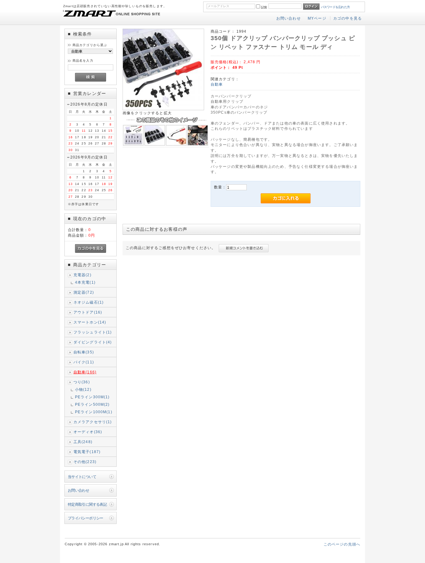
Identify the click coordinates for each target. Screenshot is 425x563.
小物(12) (83, 389)
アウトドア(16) (87, 312)
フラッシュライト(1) (92, 332)
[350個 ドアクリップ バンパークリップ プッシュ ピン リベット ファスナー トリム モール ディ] (163, 109)
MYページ (317, 18)
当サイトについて (82, 477)
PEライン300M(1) (92, 397)
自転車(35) (83, 352)
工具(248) (82, 442)
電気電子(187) (86, 452)
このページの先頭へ (342, 544)
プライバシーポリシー (85, 518)
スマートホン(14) (89, 322)
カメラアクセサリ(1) (92, 422)
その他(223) (84, 462)
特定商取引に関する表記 (87, 504)
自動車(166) (84, 372)
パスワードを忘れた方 (335, 7)
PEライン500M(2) (92, 404)
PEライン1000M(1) (93, 412)
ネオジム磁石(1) (88, 302)
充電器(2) (82, 275)
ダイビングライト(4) (92, 342)
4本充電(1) (85, 282)
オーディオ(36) (87, 432)
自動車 (217, 84)
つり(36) (81, 382)
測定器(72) (83, 292)
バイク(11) (83, 362)
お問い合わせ (288, 18)
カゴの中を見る (347, 18)
